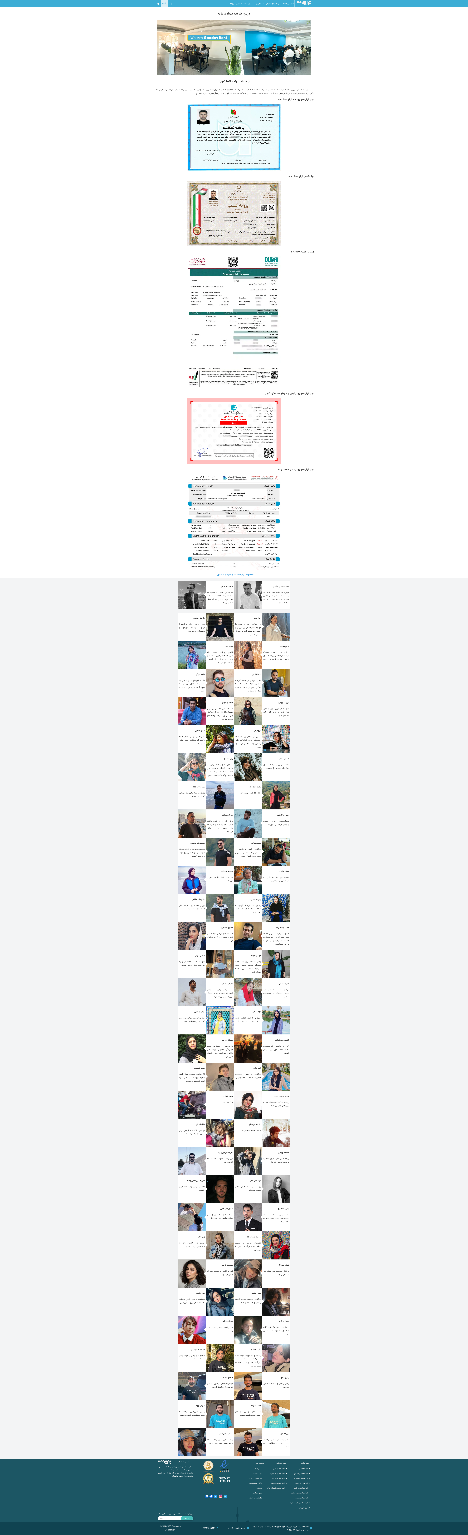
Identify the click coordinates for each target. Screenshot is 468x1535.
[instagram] (220, 1497)
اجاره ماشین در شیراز (300, 1478)
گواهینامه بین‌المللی (255, 1498)
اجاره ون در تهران (301, 1483)
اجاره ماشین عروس (301, 1498)
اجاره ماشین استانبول (277, 1473)
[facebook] (211, 1497)
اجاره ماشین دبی (279, 1468)
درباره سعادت (257, 1493)
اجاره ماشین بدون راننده (299, 1493)
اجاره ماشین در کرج (301, 1473)
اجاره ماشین (303, 1468)
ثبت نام (259, 1488)
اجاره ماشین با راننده (300, 1488)
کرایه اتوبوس (303, 1508)
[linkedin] (207, 1497)
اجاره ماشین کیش (278, 1478)
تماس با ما (258, 1468)
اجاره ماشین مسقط (278, 1483)
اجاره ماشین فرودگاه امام (276, 1488)
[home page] (304, 4)
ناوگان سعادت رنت (255, 1483)
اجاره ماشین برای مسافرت (299, 1503)
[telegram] (225, 1497)
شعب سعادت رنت (255, 1478)
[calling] (170, 3)
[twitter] (215, 1497)
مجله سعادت (257, 1473)
